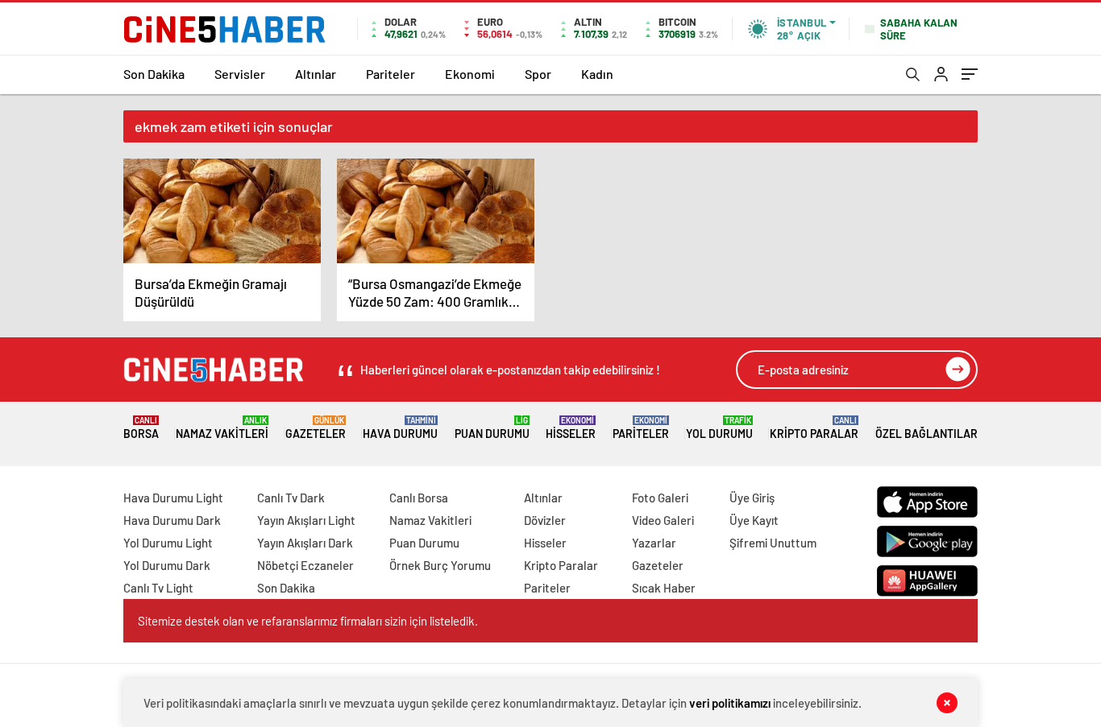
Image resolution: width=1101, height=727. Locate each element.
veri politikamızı (730, 703)
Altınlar (315, 73)
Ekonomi (470, 73)
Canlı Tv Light (158, 587)
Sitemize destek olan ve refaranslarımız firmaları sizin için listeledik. (308, 620)
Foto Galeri (660, 497)
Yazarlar (654, 542)
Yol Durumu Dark (166, 565)
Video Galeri (663, 520)
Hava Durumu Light (173, 497)
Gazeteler (315, 427)
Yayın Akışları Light (306, 520)
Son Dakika (154, 73)
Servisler (239, 73)
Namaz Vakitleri (222, 427)
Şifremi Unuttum (772, 542)
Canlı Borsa (418, 497)
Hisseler (571, 427)
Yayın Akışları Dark (305, 542)
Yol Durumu (719, 427)
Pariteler (390, 73)
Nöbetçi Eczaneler (305, 565)
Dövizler (545, 520)
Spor (538, 73)
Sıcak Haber (664, 587)
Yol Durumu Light (168, 542)
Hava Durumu (400, 427)
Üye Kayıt (754, 520)
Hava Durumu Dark (172, 520)
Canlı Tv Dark (291, 497)
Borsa (141, 427)
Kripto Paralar (814, 427)
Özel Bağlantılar (926, 433)
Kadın (597, 73)
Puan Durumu (492, 427)
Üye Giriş (752, 497)
